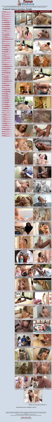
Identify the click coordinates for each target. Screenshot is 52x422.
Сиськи (3, 110)
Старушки (4, 118)
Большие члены (6, 26)
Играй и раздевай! (45, 11)
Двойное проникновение (8, 38)
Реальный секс (5, 99)
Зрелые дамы (5, 49)
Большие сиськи (6, 24)
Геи (3, 32)
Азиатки (4, 11)
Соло (3, 112)
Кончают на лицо (6, 57)
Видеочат (34, 11)
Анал (3, 13)
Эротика (4, 135)
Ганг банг (4, 30)
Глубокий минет (6, 34)
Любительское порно (7, 66)
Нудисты (4, 83)
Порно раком (5, 95)
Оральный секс (5, 85)
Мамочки (4, 70)
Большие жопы (5, 22)
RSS (30, 417)
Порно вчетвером (6, 91)
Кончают (4, 55)
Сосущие (4, 114)
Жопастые (4, 47)
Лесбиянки (4, 64)
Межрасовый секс (6, 72)
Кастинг (4, 53)
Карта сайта (24, 417)
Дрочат (3, 41)
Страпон (4, 120)
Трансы (3, 127)
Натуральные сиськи (7, 80)
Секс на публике (6, 106)
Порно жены (5, 93)
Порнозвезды (5, 97)
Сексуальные (5, 108)
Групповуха (4, 36)
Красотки (4, 59)
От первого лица (6, 89)
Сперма (3, 116)
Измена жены (5, 51)
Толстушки (4, 125)
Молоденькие (5, 76)
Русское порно (5, 101)
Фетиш (3, 131)
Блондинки (4, 20)
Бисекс (3, 17)
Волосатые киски (6, 28)
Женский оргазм (6, 45)
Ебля (3, 43)
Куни (3, 62)
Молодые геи (5, 78)
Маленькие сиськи (6, 68)
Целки (3, 133)
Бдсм (3, 15)
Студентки (4, 122)
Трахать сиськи (5, 129)
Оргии (3, 87)
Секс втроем (5, 104)
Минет (3, 74)
